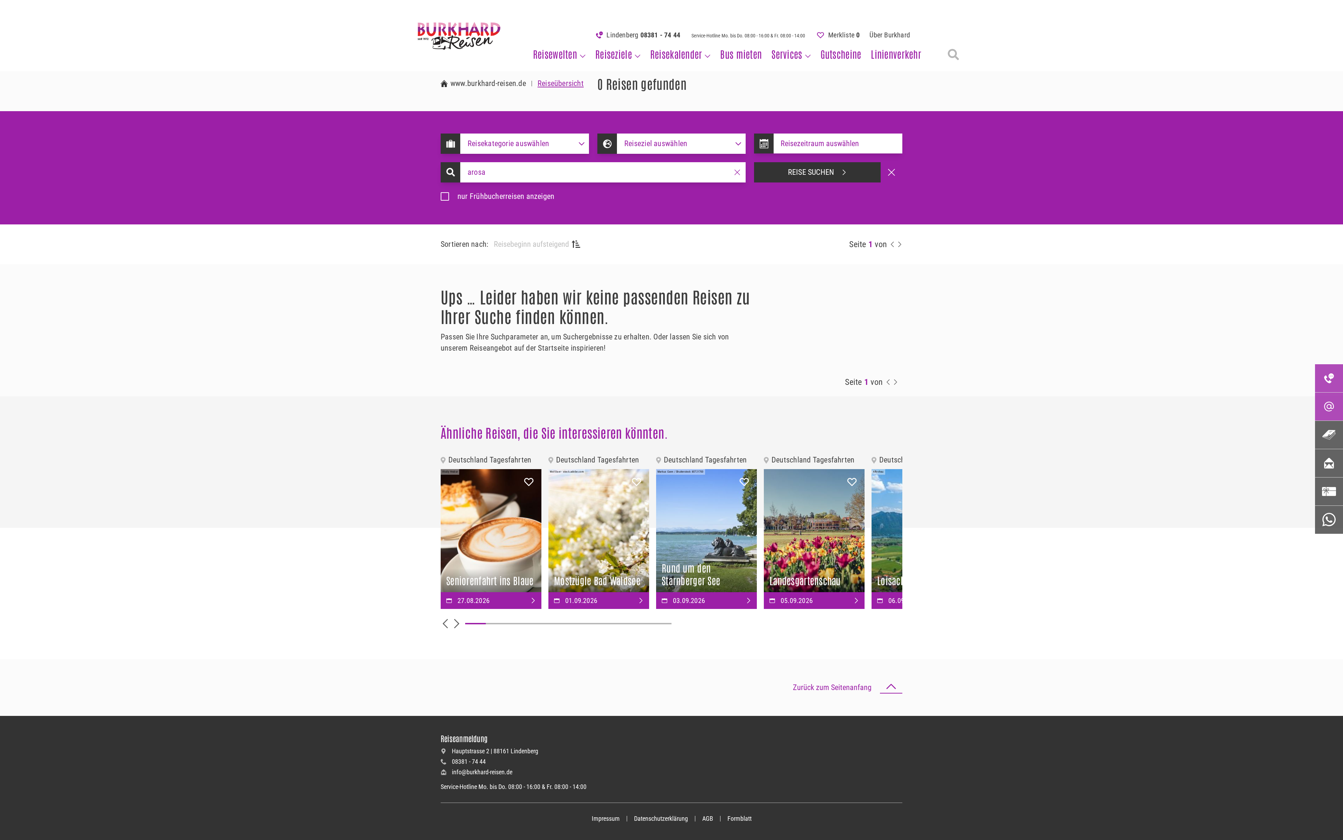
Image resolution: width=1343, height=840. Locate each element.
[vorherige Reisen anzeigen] (892, 244)
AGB (707, 818)
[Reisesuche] (953, 54)
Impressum (606, 818)
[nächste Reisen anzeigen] (899, 244)
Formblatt (739, 818)
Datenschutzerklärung (661, 818)
